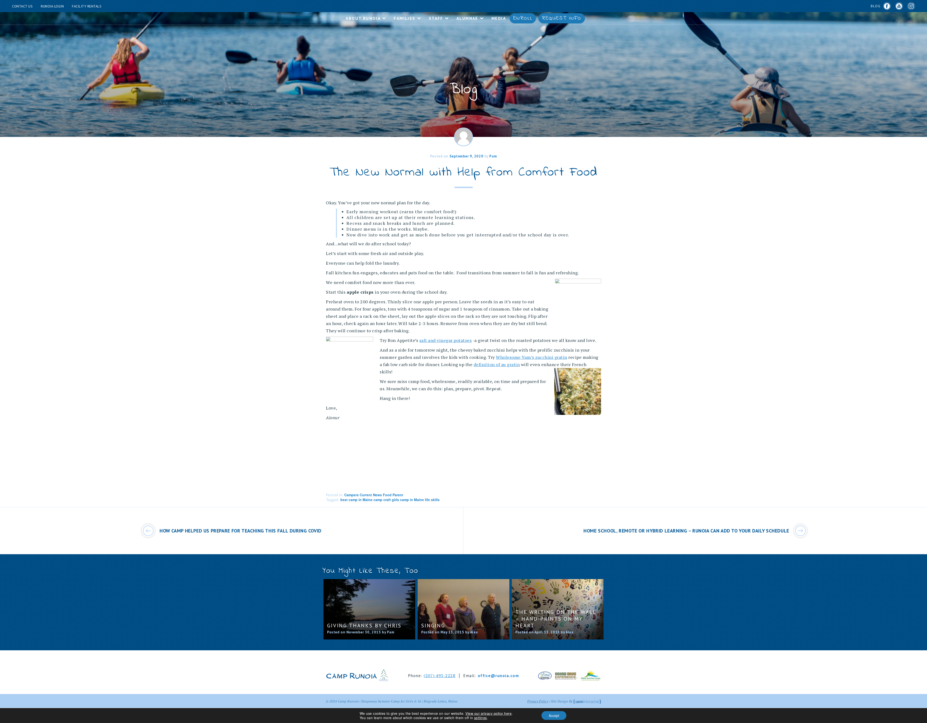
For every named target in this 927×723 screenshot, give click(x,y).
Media (499, 18)
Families (405, 18)
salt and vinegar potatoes (445, 340)
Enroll (522, 18)
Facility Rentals (86, 6)
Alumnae (468, 18)
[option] (369, 609)
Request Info (561, 18)
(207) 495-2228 (439, 675)
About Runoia (364, 18)
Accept (554, 715)
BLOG (876, 6)
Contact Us (22, 6)
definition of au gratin (497, 364)
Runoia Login (52, 6)
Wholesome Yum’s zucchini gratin (531, 357)
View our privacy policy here (488, 713)
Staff (437, 18)
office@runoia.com (498, 675)
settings (480, 718)
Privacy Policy (537, 701)
